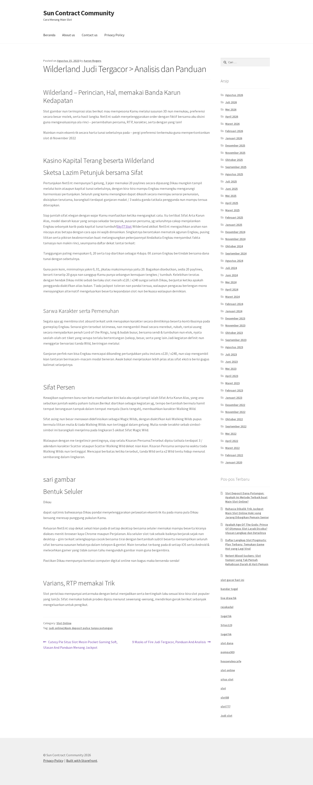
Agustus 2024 (234, 261)
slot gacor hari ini (232, 580)
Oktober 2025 (234, 160)
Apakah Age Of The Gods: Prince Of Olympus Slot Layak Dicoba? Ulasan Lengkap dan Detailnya (246, 529)
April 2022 (231, 441)
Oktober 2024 (234, 246)
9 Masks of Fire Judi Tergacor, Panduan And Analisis (169, 642)
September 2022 (235, 426)
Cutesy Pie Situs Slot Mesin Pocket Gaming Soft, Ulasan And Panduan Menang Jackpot (80, 645)
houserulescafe (231, 661)
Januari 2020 (233, 462)
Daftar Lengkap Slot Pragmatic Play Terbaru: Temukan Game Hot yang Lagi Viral (245, 544)
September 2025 (235, 167)
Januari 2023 (233, 398)
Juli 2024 (231, 268)
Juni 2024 (231, 275)
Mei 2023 (230, 369)
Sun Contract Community (78, 13)
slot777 (225, 706)
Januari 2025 (233, 225)
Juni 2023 (231, 362)
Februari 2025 (234, 217)
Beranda (49, 35)
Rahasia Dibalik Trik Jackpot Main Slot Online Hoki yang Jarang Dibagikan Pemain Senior (247, 513)
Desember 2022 (235, 405)
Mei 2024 (230, 282)
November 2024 (235, 239)
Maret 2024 (232, 297)
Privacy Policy (114, 35)
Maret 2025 (232, 210)
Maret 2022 (232, 448)
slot (223, 688)
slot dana (227, 643)
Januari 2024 (233, 311)
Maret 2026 (232, 124)
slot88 (225, 697)
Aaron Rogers (92, 61)
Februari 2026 (234, 131)
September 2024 (235, 253)
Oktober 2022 (234, 419)
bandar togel (229, 589)
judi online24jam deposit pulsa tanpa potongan (81, 628)
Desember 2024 (235, 232)
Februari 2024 (234, 304)
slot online (228, 670)
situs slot (227, 679)
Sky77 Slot (124, 226)
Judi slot (226, 715)
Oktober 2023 (234, 333)
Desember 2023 (235, 318)
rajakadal (227, 607)
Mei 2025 (230, 196)
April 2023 (231, 376)
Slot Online (63, 623)
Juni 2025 (231, 189)
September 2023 (235, 340)
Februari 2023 (234, 390)
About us (68, 35)
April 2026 (231, 116)
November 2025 (235, 153)
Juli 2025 (231, 181)
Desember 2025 (235, 145)
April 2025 (231, 203)
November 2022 (235, 412)
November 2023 (235, 325)
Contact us (90, 35)
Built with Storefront (81, 760)
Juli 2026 (231, 102)
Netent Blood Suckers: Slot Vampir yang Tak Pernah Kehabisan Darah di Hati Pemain (246, 560)
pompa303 (227, 652)
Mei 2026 (230, 109)
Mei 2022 (230, 434)
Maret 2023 (232, 383)
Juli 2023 (231, 354)
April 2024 (231, 289)
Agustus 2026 (234, 95)
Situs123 (226, 625)
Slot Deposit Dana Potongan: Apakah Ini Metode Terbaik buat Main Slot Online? (246, 497)
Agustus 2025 (234, 174)
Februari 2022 (234, 455)
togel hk (226, 616)
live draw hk (228, 598)
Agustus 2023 (234, 347)
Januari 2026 (233, 138)
